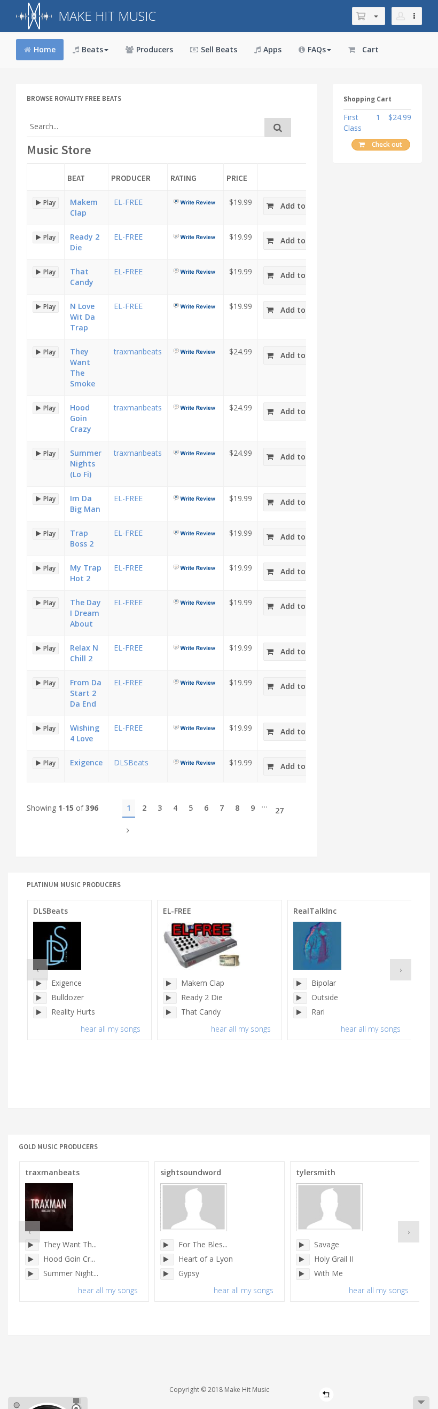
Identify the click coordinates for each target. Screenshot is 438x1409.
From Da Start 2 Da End (85, 693)
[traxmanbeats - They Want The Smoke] (32, 1245)
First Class (352, 122)
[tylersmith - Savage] (303, 1245)
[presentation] (37, 969)
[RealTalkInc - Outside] (300, 998)
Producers (154, 49)
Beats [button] (92, 49)
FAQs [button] (317, 49)
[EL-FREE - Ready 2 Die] (170, 998)
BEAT (76, 178)
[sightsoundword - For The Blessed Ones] (167, 1245)
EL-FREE (128, 202)
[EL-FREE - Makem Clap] (170, 984)
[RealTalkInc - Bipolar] (300, 984)
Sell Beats (219, 49)
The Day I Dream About (85, 613)
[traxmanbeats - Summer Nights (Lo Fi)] (32, 1274)
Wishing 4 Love (84, 733)
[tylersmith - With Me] (303, 1274)
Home (45, 49)
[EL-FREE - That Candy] (170, 1012)
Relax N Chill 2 (84, 653)
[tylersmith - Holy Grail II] (303, 1259)
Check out (387, 144)
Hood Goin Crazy (80, 418)
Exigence (86, 762)
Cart (370, 49)
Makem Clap (84, 207)
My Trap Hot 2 (85, 573)
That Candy (81, 276)
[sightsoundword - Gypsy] (167, 1274)
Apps (272, 49)
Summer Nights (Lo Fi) (85, 463)
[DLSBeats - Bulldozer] (40, 998)
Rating (183, 178)
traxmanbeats (138, 351)
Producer (131, 178)
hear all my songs (110, 1029)
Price (236, 178)
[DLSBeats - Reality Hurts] (40, 1012)
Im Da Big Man (85, 503)
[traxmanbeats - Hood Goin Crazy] (32, 1259)
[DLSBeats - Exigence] (40, 984)
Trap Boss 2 (81, 538)
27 (279, 810)
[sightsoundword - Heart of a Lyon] (167, 1259)
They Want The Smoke (82, 367)
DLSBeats (131, 762)
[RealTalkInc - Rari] (300, 1012)
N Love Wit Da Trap (82, 317)
